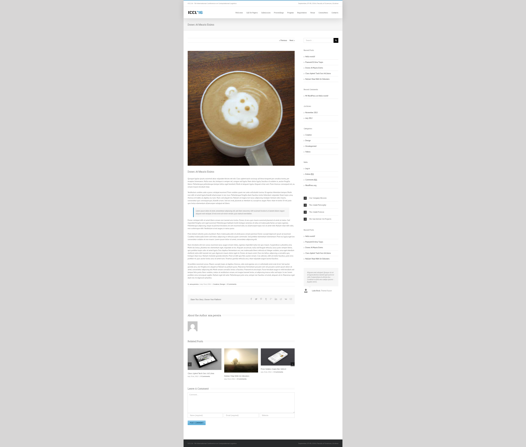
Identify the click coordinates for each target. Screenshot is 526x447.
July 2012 (308, 118)
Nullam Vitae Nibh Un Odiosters (236, 376)
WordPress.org (310, 185)
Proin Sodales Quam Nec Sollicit (273, 369)
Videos (308, 152)
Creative (216, 284)
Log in (307, 168)
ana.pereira (194, 284)
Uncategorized (310, 146)
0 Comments (231, 284)
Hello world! (310, 56)
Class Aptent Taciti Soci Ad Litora (201, 373)
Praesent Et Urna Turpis (314, 62)
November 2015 (311, 112)
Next (291, 40)
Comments (311, 180)
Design (222, 284)
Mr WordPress (310, 96)
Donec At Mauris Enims (314, 68)
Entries (309, 174)
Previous (284, 40)
